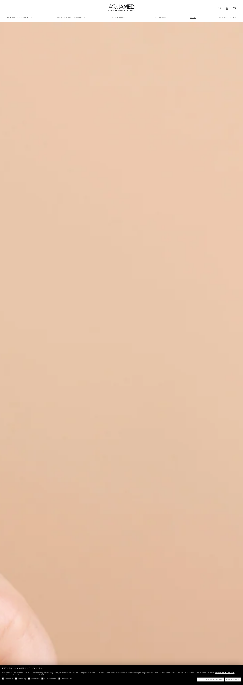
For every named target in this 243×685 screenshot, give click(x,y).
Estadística (35, 679)
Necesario (9, 679)
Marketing (22, 679)
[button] (219, 8)
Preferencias (66, 679)
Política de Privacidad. (225, 673)
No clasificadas (50, 679)
